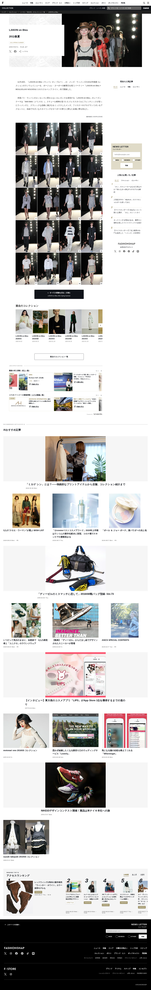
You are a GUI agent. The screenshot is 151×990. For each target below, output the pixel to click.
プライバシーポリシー (131, 958)
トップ (4, 12)
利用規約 (119, 958)
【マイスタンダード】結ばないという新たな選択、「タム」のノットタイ (128, 211)
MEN (117, 160)
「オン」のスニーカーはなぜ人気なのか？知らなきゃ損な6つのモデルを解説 (128, 189)
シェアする (25, 51)
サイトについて (88, 958)
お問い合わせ (143, 958)
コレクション (94, 3)
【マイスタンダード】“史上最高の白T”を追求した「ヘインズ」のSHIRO (127, 232)
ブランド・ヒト (57, 3)
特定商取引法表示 (142, 973)
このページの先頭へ (13, 924)
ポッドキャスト (113, 3)
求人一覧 (25, 370)
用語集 (123, 3)
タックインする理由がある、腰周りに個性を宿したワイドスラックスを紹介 (128, 221)
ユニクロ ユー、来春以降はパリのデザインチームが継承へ (127, 897)
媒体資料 (105, 958)
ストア (47, 3)
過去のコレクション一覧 (59, 357)
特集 (31, 3)
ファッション (125, 180)
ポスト (104, 3)
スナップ (85, 3)
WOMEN (127, 160)
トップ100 (76, 3)
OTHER (137, 160)
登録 (126, 165)
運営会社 (112, 958)
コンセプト (143, 969)
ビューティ (39, 3)
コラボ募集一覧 (38, 395)
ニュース (25, 3)
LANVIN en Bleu (53, 12)
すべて (116, 86)
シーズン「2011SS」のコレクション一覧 (32, 12)
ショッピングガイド (104, 973)
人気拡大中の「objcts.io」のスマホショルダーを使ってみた (127, 201)
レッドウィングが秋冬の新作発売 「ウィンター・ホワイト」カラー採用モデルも (49, 885)
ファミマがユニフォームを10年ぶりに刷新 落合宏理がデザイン (73, 897)
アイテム (118, 969)
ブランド (109, 969)
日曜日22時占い (122, 948)
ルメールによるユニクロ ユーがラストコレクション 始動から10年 (91, 897)
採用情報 (97, 958)
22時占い (68, 3)
